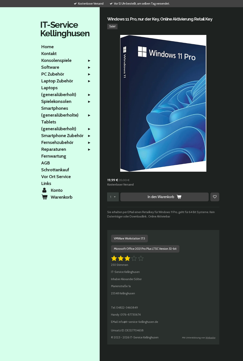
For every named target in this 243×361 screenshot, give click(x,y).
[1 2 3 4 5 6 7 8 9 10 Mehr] (113, 197)
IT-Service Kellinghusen (64, 29)
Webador (210, 337)
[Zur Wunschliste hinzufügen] (214, 197)
